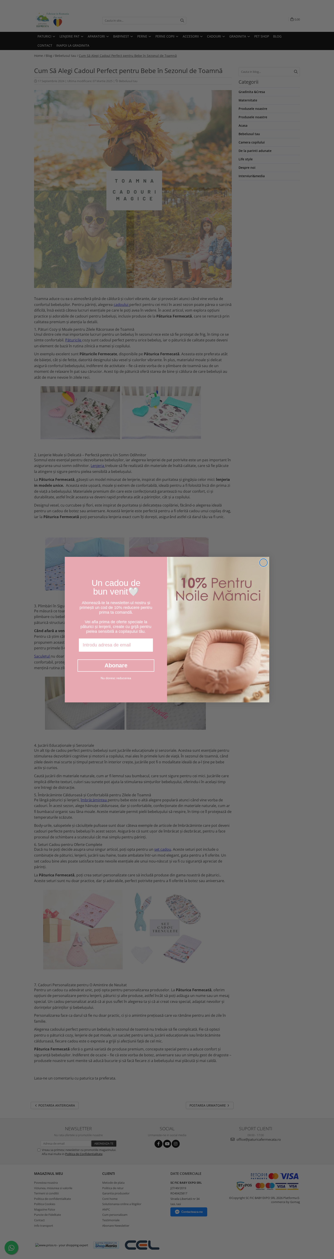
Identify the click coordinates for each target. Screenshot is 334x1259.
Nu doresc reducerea (116, 678)
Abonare (116, 665)
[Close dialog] (263, 563)
